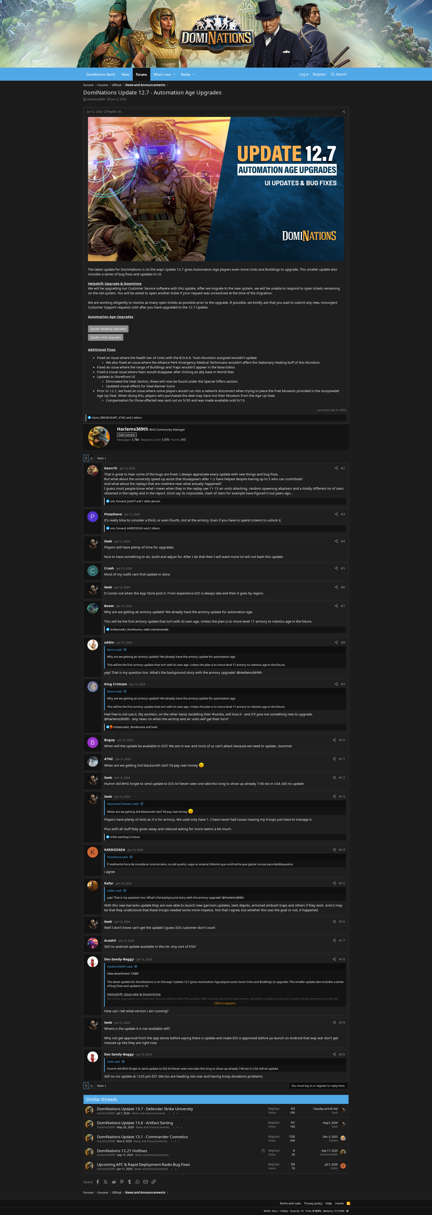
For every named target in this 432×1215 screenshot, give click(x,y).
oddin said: (114, 890)
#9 (343, 684)
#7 (343, 605)
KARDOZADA (114, 849)
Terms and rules (290, 1203)
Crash (109, 568)
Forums (141, 74)
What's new (162, 74)
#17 (342, 940)
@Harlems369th (249, 672)
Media (185, 74)
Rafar (108, 883)
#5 (343, 568)
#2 (343, 468)
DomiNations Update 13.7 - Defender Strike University (145, 1108)
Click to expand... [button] (225, 1003)
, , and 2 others (117, 418)
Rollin (334, 1168)
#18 (342, 959)
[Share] (344, 111)
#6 (343, 587)
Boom (109, 605)
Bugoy (109, 740)
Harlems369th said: (120, 966)
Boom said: (114, 650)
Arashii (110, 940)
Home (339, 1203)
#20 (342, 1054)
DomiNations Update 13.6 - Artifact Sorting (135, 1122)
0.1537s (317, 1211)
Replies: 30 (114, 112)
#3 (343, 514)
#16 (342, 921)
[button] (174, 74)
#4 (343, 541)
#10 (342, 740)
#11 (342, 758)
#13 (342, 796)
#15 (342, 883)
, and (139, 629)
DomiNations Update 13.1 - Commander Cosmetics (142, 1136)
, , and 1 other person (135, 501)
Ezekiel (333, 1140)
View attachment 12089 (122, 973)
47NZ (108, 758)
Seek (108, 541)
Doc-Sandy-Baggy (119, 959)
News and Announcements (148, 1113)
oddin (109, 642)
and (135, 727)
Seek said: (113, 1062)
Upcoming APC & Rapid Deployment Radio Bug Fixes (143, 1164)
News (125, 74)
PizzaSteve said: (117, 857)
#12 (342, 777)
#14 (342, 849)
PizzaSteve (113, 514)
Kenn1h (110, 468)
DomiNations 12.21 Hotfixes (122, 1150)
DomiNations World (101, 74)
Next (100, 458)
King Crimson (115, 684)
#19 (342, 1022)
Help (329, 1203)
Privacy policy (313, 1203)
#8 (343, 642)
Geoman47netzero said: (123, 804)
